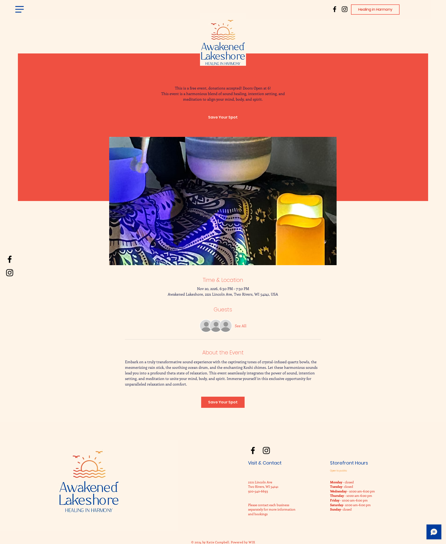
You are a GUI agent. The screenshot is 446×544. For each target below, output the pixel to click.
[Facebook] (334, 9)
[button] (19, 9)
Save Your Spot (223, 117)
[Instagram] (344, 9)
